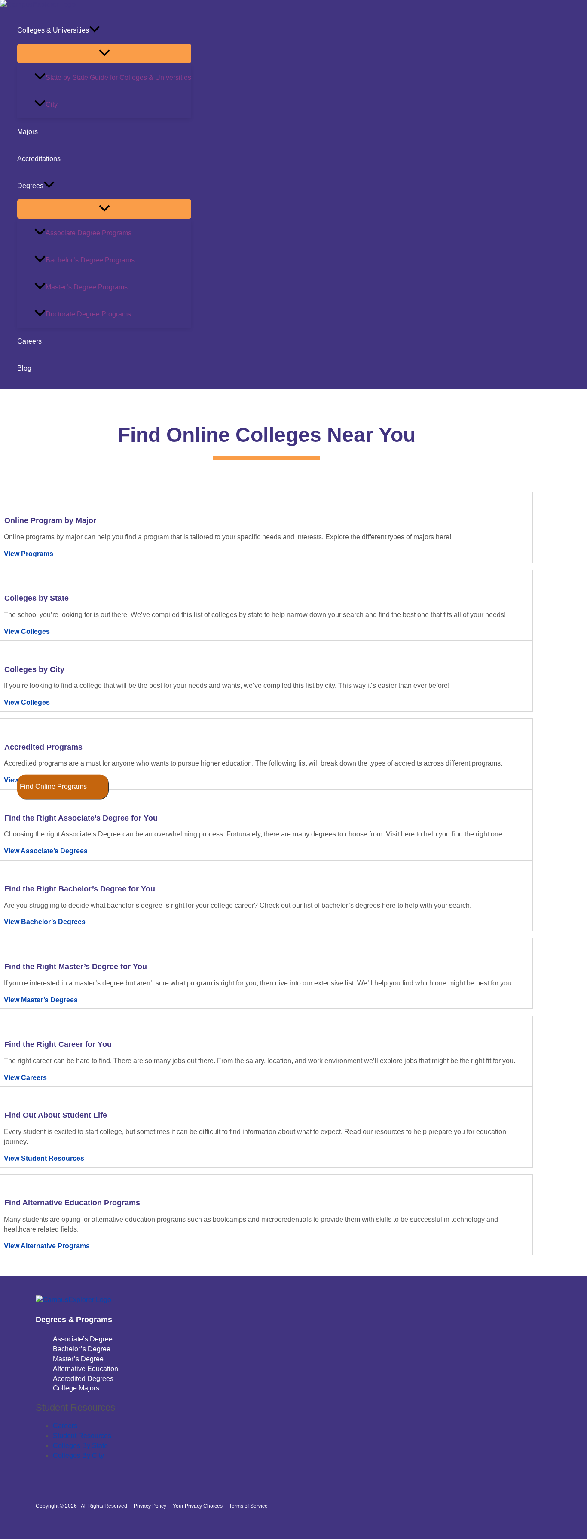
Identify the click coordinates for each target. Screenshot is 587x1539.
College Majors (76, 1388)
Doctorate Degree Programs (88, 314)
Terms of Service (248, 1506)
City (52, 104)
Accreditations (39, 158)
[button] (94, 30)
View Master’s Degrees (41, 1000)
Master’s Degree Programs (87, 287)
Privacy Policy (150, 1506)
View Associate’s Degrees (46, 851)
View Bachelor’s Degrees (45, 921)
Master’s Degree (78, 1359)
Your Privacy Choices (198, 1506)
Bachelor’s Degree (81, 1349)
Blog (24, 368)
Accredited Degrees (83, 1378)
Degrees (30, 185)
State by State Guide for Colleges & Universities (118, 77)
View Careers (25, 1077)
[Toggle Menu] (104, 53)
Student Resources (82, 1435)
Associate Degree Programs (88, 233)
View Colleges (27, 631)
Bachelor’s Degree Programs (90, 260)
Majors (27, 131)
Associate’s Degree (83, 1339)
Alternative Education (85, 1368)
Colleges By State (80, 1445)
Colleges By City (78, 1455)
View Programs (28, 553)
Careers (29, 341)
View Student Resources (44, 1158)
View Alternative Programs (47, 1246)
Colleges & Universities (53, 30)
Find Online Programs (53, 786)
